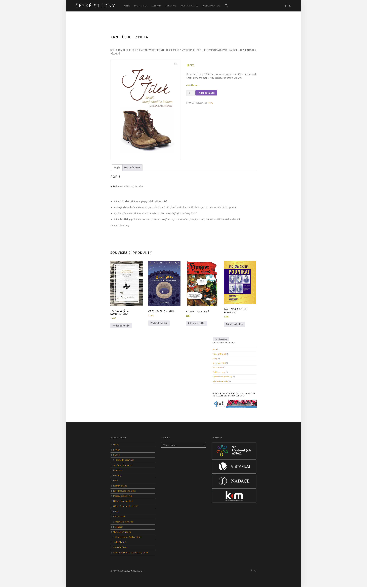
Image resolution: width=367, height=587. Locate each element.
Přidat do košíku (206, 93)
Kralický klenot (120, 486)
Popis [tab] (117, 167)
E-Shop (168, 6)
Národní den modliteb (123, 501)
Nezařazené (218, 367)
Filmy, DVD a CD (219, 354)
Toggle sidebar (221, 339)
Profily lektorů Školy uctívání (128, 537)
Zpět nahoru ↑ (137, 571)
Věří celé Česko (120, 547)
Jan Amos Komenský (122, 465)
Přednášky (118, 527)
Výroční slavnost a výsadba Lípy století (130, 552)
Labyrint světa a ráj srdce (124, 491)
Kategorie (117, 470)
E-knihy (116, 450)
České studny (124, 571)
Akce (215, 349)
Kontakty (156, 6)
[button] (175, 64)
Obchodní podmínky (124, 460)
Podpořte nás (187, 6)
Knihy (210, 102)
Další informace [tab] (132, 167)
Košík (115, 480)
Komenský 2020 (219, 363)
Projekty (139, 6)
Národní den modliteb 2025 (125, 506)
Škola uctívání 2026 (122, 532)
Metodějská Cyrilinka (122, 496)
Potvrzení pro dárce (124, 522)
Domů (116, 444)
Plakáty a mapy (219, 372)
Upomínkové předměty (222, 377)
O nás (127, 6)
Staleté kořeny (120, 542)
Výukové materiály (220, 381)
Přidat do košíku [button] (121, 325)
